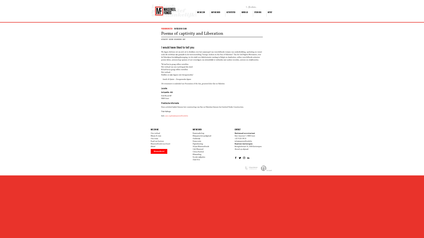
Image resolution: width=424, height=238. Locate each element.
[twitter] (240, 157)
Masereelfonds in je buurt (160, 144)
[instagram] (244, 157)
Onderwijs (196, 138)
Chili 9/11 (196, 160)
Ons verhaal (155, 133)
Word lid (245, 12)
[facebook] (236, 157)
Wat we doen (215, 12)
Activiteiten (230, 12)
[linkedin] (248, 157)
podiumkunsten (166, 28)
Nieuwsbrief (159, 151)
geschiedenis (178, 39)
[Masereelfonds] (165, 10)
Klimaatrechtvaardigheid (202, 136)
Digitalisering (198, 144)
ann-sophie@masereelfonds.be (176, 116)
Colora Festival (198, 152)
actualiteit (164, 39)
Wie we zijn (201, 12)
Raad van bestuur (157, 141)
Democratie (197, 141)
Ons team (154, 138)
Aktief (270, 12)
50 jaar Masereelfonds (201, 146)
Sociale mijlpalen (199, 157)
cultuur (171, 39)
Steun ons (257, 12)
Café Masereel (198, 149)
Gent (184, 39)
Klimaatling (197, 154)
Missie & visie (156, 136)
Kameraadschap (198, 133)
